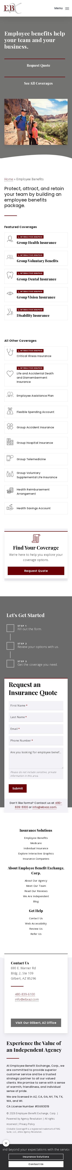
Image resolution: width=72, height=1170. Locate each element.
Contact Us (36, 918)
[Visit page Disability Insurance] (36, 313)
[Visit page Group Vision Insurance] (36, 294)
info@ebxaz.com (44, 807)
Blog (36, 901)
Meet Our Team (36, 885)
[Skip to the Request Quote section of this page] (34, 65)
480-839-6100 (25, 994)
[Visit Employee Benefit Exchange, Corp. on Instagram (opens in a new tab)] (28, 1009)
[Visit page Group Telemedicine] (36, 459)
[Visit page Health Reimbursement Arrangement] (36, 491)
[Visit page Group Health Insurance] (36, 240)
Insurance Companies (36, 858)
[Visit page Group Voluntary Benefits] (36, 258)
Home (8, 179)
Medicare (36, 843)
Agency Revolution (31, 1118)
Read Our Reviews (36, 891)
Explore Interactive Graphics (36, 853)
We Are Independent (36, 896)
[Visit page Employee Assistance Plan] (36, 396)
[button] (61, 8)
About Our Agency (36, 880)
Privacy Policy (27, 1124)
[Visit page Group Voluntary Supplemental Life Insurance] (36, 475)
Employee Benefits (36, 838)
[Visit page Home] (12, 8)
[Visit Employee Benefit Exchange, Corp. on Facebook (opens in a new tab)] (14, 1009)
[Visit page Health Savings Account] (36, 508)
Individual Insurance (36, 848)
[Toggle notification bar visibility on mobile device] (6, 1143)
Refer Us (36, 933)
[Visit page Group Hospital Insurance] (36, 443)
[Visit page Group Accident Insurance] (36, 427)
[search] (49, 8)
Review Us (36, 928)
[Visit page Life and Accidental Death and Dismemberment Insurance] (36, 375)
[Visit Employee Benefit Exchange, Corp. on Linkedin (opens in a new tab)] (21, 1009)
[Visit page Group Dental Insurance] (36, 276)
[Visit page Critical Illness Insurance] (36, 353)
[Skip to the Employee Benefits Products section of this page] (34, 83)
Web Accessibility (36, 923)
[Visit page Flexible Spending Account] (36, 412)
